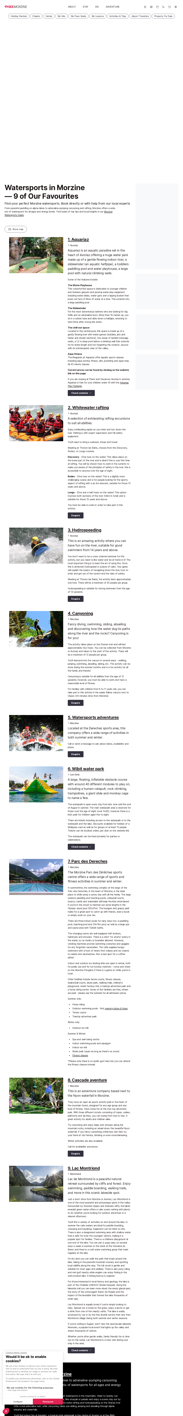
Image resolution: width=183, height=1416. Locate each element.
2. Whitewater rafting (88, 407)
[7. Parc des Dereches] (36, 877)
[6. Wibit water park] (36, 784)
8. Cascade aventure (87, 1080)
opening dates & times (116, 1008)
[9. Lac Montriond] (36, 1184)
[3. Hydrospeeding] (36, 546)
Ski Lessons (98, 16)
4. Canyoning (80, 613)
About (72, 6)
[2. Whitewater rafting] (36, 423)
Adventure (113, 6)
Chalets (36, 16)
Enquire (75, 515)
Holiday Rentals (19, 16)
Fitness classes (80, 1055)
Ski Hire (61, 16)
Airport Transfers (140, 16)
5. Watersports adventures (93, 717)
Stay (85, 6)
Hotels (48, 16)
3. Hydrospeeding (84, 529)
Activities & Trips (117, 16)
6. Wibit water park (86, 768)
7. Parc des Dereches (87, 861)
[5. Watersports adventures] (36, 733)
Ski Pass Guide (78, 16)
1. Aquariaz (78, 239)
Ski (97, 6)
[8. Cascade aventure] (36, 1096)
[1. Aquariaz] (36, 255)
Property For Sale (163, 16)
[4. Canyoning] (36, 629)
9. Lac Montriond (84, 1168)
